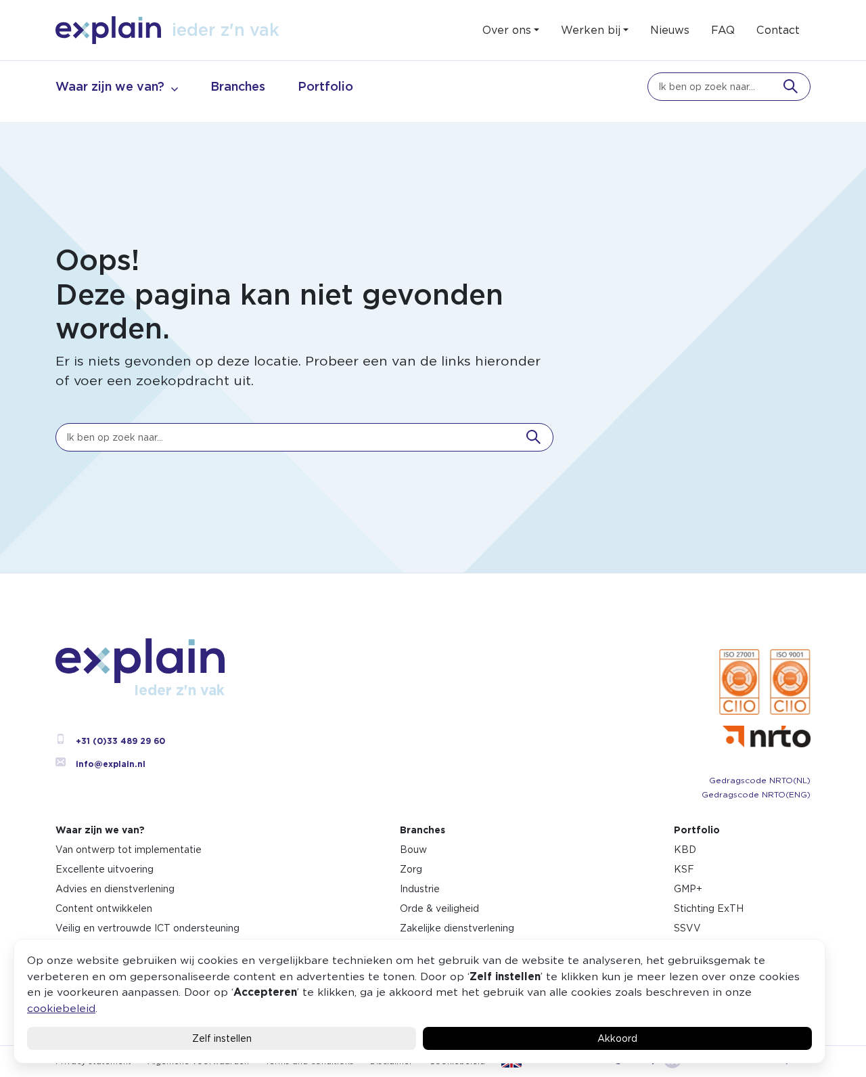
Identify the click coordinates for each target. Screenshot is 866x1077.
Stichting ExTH (709, 908)
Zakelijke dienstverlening (457, 928)
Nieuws (669, 30)
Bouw (413, 849)
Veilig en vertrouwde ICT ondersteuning (147, 928)
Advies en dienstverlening (115, 888)
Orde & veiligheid (439, 908)
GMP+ (688, 888)
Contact (778, 30)
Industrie (420, 888)
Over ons (506, 30)
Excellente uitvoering (104, 869)
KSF (684, 869)
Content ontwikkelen (103, 908)
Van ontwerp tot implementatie (128, 849)
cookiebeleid (61, 1008)
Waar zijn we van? (109, 86)
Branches (237, 86)
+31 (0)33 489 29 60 (120, 741)
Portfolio (325, 86)
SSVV (687, 928)
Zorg (411, 869)
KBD (685, 849)
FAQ (723, 30)
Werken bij (590, 30)
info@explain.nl (110, 764)
